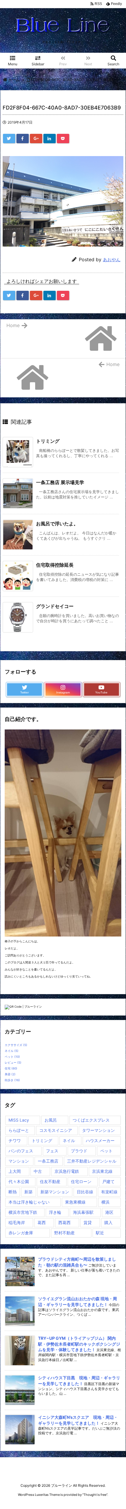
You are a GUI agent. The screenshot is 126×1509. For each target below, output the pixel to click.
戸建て (108, 1181)
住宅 (11, 1068)
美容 (10, 1074)
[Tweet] (9, 138)
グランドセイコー (55, 606)
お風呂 (51, 1119)
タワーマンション (98, 1130)
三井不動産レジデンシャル (91, 1160)
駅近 (100, 1232)
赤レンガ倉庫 (20, 1232)
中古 (38, 1171)
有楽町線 (109, 1191)
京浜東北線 (102, 1171)
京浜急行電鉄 (67, 1171)
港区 (109, 1212)
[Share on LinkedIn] (49, 138)
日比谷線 (85, 1191)
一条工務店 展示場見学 (60, 482)
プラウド (79, 1150)
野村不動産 (64, 1232)
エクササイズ (16, 1045)
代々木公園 (18, 1181)
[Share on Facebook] (22, 138)
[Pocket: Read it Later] (63, 138)
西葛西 (64, 1222)
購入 (108, 1222)
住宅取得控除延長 (55, 565)
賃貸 (88, 1222)
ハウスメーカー (100, 1140)
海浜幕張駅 (83, 1212)
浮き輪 (55, 1212)
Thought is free (95, 1495)
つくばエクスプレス (91, 1119)
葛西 (42, 1222)
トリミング (47, 441)
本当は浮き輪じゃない (29, 1201)
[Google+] (36, 138)
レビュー (13, 1062)
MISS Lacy (18, 1119)
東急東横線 (75, 1201)
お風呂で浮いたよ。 (57, 524)
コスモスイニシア (55, 1130)
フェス (52, 1150)
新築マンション (54, 1191)
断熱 (12, 1191)
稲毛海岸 (16, 1222)
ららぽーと (18, 1130)
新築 (28, 1191)
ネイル (11, 1050)
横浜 (105, 1201)
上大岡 (14, 1171)
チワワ (14, 1140)
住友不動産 (50, 1181)
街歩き (12, 1080)
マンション (18, 1160)
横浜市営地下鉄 (22, 1212)
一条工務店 (48, 1160)
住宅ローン (81, 1181)
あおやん (111, 259)
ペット (12, 1056)
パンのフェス (20, 1150)
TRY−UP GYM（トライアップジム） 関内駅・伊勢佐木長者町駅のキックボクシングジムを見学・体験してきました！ (79, 1344)
